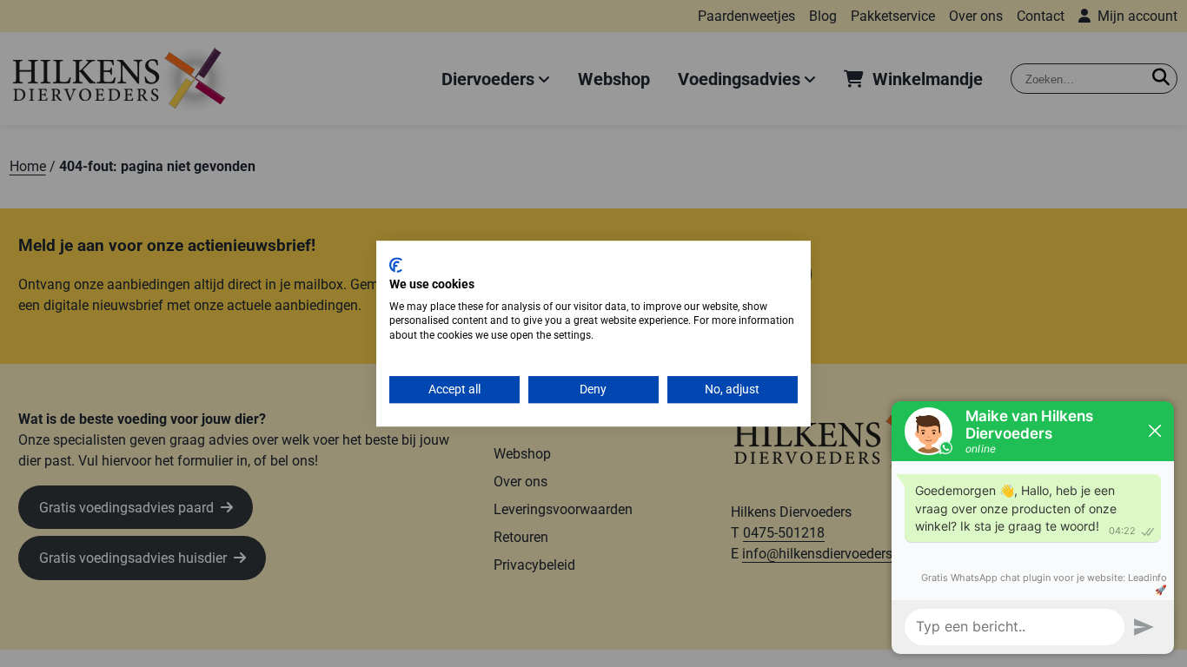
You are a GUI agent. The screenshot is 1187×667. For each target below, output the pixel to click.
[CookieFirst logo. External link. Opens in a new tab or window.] (395, 265)
